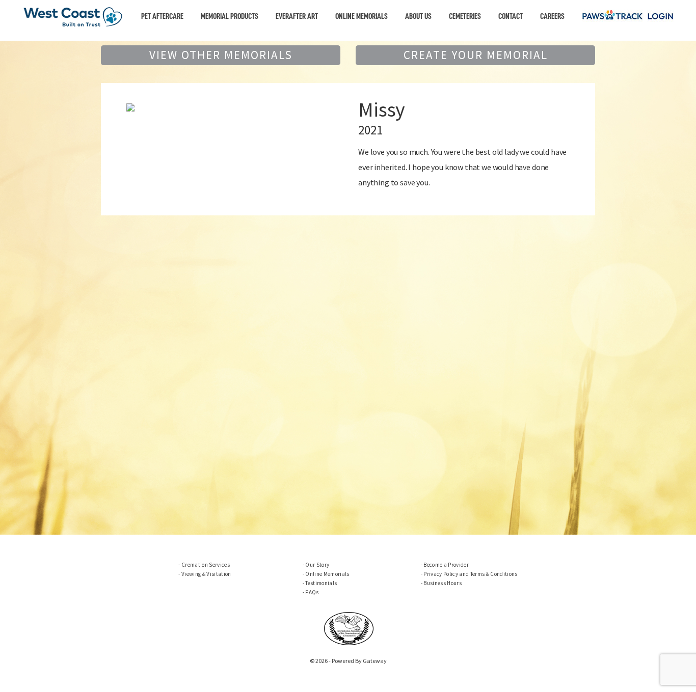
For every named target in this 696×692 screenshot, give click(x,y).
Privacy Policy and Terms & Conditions (470, 573)
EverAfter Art (297, 16)
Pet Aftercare (162, 16)
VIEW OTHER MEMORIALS (220, 54)
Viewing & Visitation (206, 573)
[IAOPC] (349, 627)
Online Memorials (361, 16)
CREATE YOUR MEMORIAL (476, 54)
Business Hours (442, 583)
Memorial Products (229, 16)
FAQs (311, 592)
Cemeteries (465, 16)
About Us (418, 16)
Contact (510, 16)
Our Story (317, 564)
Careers (552, 16)
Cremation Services (205, 564)
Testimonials (321, 583)
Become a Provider (446, 564)
